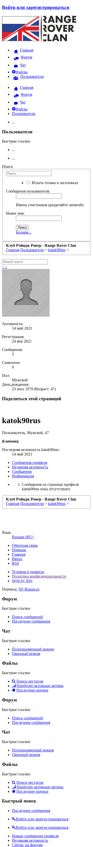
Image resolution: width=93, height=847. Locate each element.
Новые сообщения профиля (35, 836)
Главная (18, 554)
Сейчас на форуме (27, 845)
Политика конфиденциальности (39, 576)
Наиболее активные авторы (40, 686)
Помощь (19, 550)
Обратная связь (25, 545)
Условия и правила (28, 572)
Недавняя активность (30, 467)
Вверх (17, 559)
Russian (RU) (22, 537)
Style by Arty (22, 581)
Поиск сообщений (27, 617)
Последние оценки (32, 690)
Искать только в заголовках (54, 183)
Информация (23, 476)
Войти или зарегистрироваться (35, 7)
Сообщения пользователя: (28, 191)
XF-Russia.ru (28, 589)
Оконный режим (26, 653)
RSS (15, 563)
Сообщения (21, 471)
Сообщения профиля (29, 462)
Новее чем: (15, 213)
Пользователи (23, 113)
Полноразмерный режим (33, 649)
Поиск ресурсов (29, 681)
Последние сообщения (31, 621)
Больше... (23, 232)
